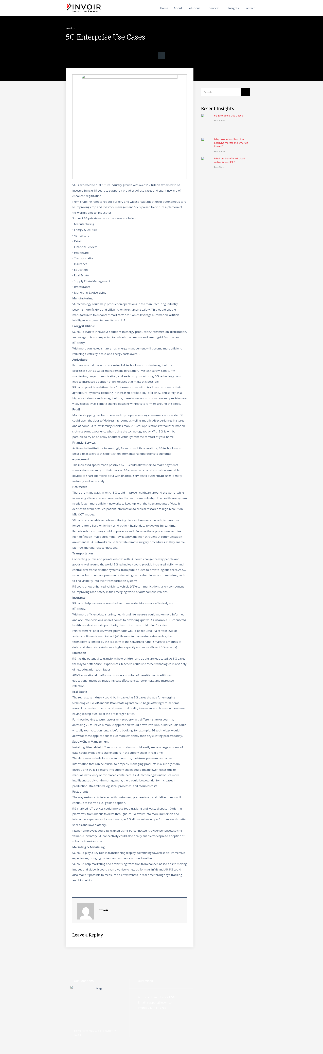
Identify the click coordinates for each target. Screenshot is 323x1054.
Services (214, 8)
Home (164, 8)
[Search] (245, 92)
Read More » (219, 121)
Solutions (194, 8)
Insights (233, 8)
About (178, 8)
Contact (249, 8)
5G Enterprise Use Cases (228, 115)
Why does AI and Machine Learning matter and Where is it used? (231, 143)
